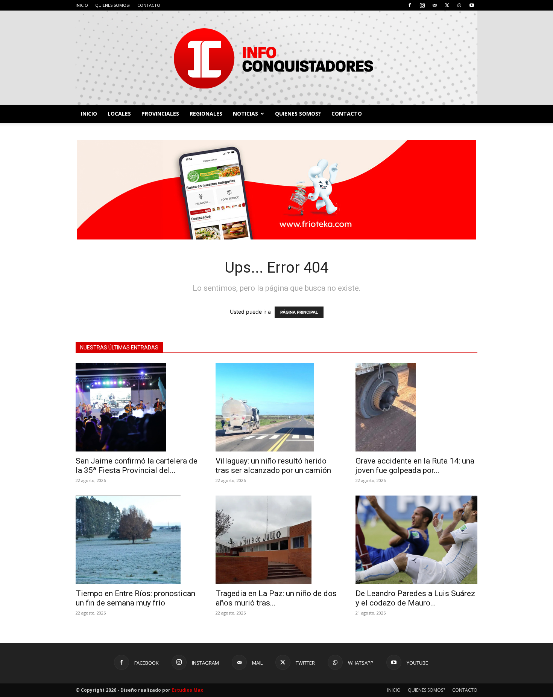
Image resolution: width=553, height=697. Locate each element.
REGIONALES (206, 113)
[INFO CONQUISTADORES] (276, 58)
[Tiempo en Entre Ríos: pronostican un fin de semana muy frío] (137, 540)
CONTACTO (148, 5)
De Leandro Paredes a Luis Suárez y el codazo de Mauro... (415, 598)
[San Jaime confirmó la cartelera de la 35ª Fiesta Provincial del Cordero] (137, 407)
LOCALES (119, 113)
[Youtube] (471, 5)
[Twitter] (447, 5)
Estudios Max (187, 690)
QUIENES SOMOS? (112, 5)
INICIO (82, 5)
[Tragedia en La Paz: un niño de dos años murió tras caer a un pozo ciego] (276, 540)
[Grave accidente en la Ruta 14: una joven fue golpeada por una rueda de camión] (416, 407)
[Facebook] (409, 5)
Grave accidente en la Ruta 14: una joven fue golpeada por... (415, 465)
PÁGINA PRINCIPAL (299, 312)
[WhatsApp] (459, 5)
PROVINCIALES (160, 113)
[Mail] (434, 5)
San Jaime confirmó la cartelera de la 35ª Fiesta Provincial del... (137, 465)
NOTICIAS (245, 113)
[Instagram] (422, 5)
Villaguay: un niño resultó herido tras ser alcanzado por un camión (273, 465)
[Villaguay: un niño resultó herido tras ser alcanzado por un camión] (276, 407)
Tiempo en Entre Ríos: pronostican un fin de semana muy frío (135, 598)
